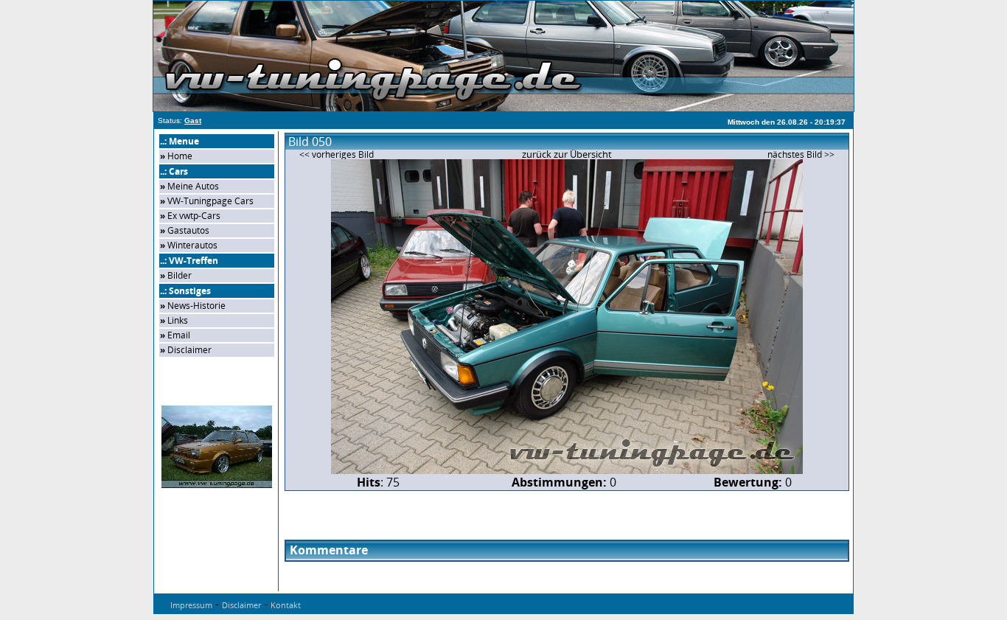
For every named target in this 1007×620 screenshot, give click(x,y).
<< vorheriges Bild (336, 154)
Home (179, 156)
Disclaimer (189, 350)
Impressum (191, 604)
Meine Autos (193, 186)
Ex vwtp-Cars (193, 215)
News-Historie (196, 305)
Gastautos (188, 230)
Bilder (179, 275)
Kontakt (286, 604)
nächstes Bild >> (800, 154)
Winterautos (192, 245)
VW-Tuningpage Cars (210, 201)
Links (177, 320)
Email (178, 335)
